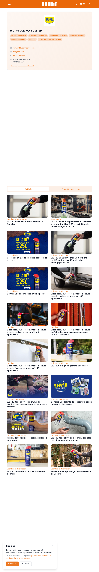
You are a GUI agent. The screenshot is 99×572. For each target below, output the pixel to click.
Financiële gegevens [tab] (71, 189)
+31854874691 (19, 55)
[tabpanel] (49, 335)
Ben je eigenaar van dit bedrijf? (22, 66)
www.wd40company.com (24, 48)
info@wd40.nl (18, 52)
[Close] (53, 545)
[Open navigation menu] (9, 3)
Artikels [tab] (28, 189)
